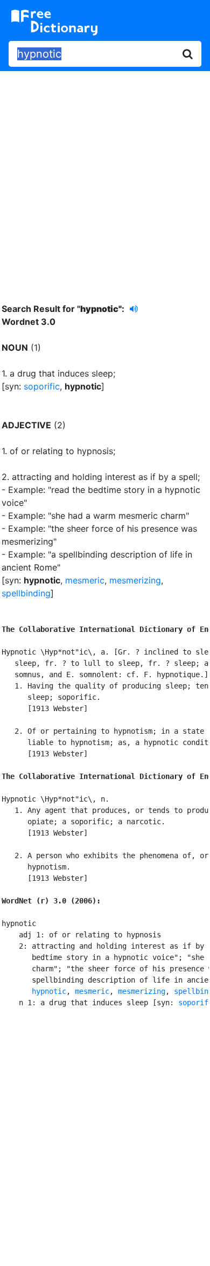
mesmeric (84, 580)
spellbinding (26, 593)
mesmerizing (135, 580)
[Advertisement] (105, 179)
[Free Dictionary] (54, 22)
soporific (42, 386)
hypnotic (49, 991)
